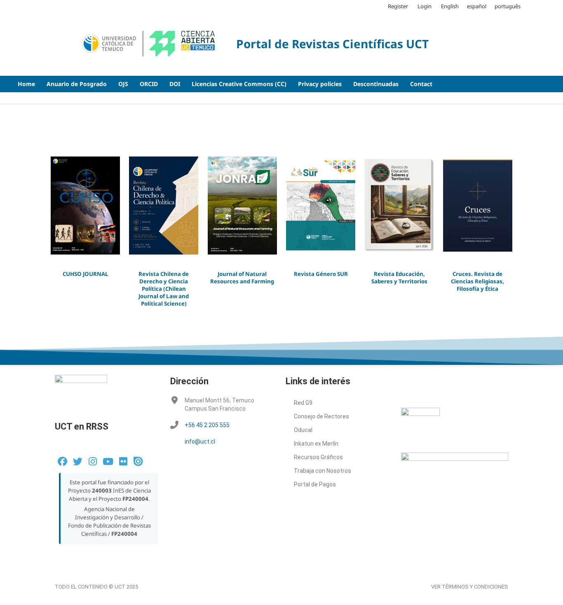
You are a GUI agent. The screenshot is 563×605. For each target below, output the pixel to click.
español (476, 6)
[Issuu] (138, 461)
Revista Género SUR (321, 274)
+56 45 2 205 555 (207, 425)
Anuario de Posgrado (77, 84)
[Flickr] (123, 461)
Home (26, 84)
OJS (123, 84)
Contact (421, 84)
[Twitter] (77, 461)
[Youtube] (107, 461)
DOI (174, 84)
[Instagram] (93, 461)
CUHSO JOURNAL (85, 274)
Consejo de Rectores (321, 416)
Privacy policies (320, 84)
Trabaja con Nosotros (322, 470)
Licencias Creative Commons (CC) (239, 84)
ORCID (149, 84)
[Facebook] (62, 461)
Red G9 (303, 402)
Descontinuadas (376, 84)
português (508, 6)
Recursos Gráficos (318, 457)
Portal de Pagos (315, 484)
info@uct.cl (200, 441)
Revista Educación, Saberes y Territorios (399, 277)
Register (398, 6)
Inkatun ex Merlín (316, 443)
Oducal (303, 430)
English (450, 6)
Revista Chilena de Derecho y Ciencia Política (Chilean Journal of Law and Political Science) (163, 289)
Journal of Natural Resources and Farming (242, 277)
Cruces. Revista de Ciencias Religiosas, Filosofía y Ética (477, 281)
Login (425, 6)
